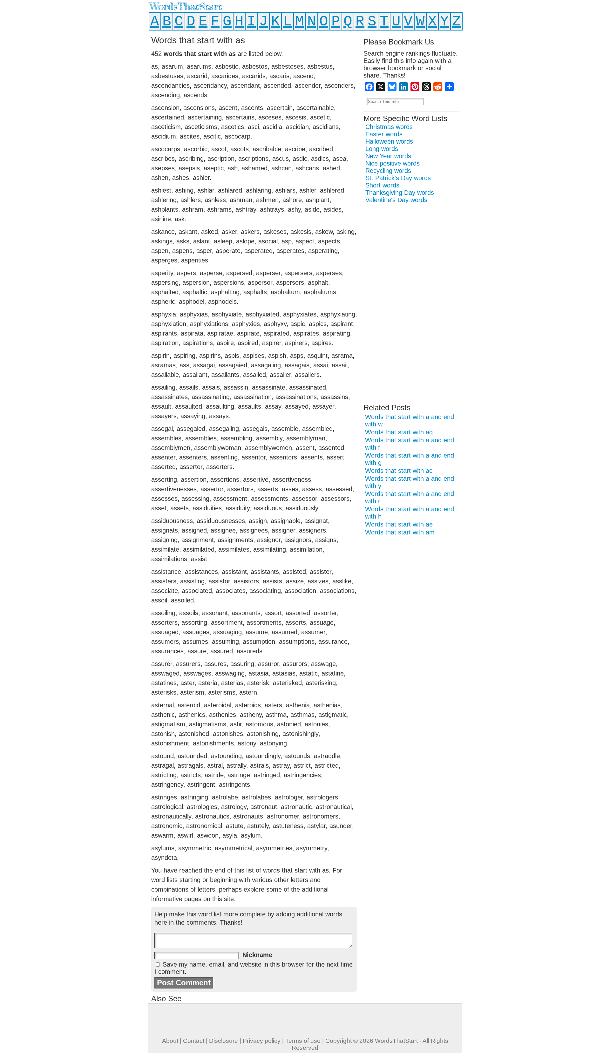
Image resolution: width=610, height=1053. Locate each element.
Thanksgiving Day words (399, 192)
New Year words (388, 156)
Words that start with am (400, 532)
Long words (381, 148)
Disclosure (223, 1040)
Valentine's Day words (396, 199)
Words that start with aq (399, 432)
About (170, 1040)
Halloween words (389, 141)
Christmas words (389, 126)
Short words (382, 185)
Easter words (384, 134)
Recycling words (388, 170)
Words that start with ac (398, 470)
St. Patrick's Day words (398, 177)
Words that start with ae (399, 524)
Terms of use (303, 1040)
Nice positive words (392, 163)
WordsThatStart (186, 6)
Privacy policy (262, 1040)
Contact (193, 1040)
